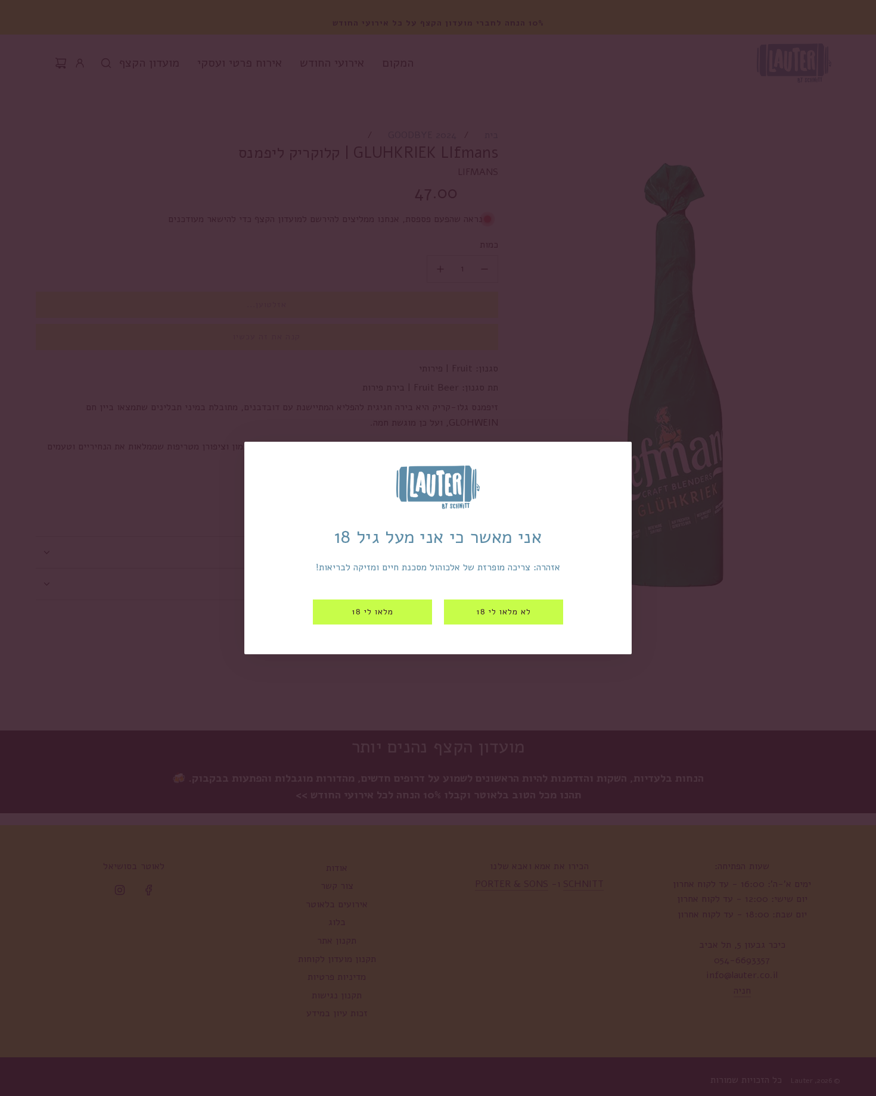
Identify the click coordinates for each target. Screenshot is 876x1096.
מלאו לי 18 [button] (372, 611)
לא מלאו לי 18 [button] (503, 611)
